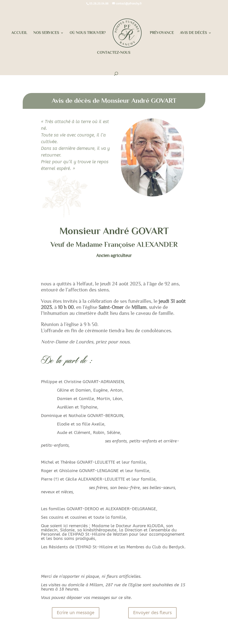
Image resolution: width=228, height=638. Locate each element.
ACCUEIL (19, 33)
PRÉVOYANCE (162, 33)
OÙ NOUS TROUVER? (88, 33)
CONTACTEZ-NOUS (113, 53)
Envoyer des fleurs (152, 612)
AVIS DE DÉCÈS (193, 33)
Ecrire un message (75, 612)
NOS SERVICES (46, 33)
